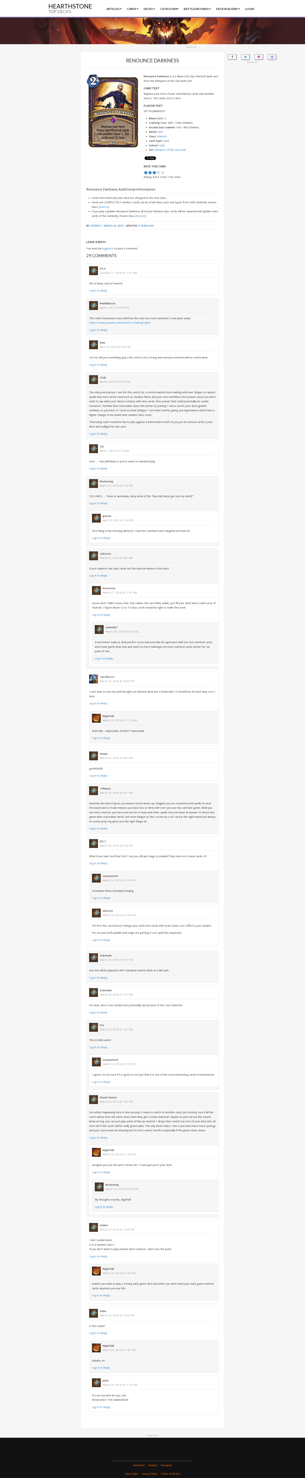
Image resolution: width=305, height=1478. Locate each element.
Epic (160, 131)
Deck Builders (227, 8)
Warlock (162, 136)
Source (104, 207)
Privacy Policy (149, 1473)
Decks (148, 8)
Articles (113, 8)
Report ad (191, 46)
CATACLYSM (168, 8)
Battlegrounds (196, 8)
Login (249, 8)
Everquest (166, 1465)
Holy (162, 145)
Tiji (102, 446)
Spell (166, 140)
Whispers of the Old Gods (170, 149)
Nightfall (108, 716)
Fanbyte (152, 1465)
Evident (96, 225)
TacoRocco (107, 676)
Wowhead (139, 1465)
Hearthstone (70, 8)
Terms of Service (170, 1473)
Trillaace (105, 788)
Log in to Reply (98, 290)
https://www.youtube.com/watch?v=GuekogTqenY (120, 322)
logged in (107, 248)
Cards (132, 8)
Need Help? (131, 1473)
